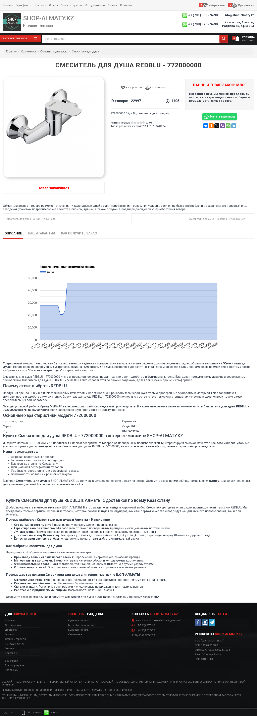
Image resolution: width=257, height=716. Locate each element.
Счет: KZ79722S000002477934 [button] (212, 649)
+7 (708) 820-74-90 (203, 24)
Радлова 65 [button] (174, 620)
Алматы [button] (153, 620)
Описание (13, 233)
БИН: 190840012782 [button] (206, 645)
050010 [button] (162, 620)
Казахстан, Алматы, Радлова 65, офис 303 (238, 24)
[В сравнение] (157, 88)
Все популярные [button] (14, 665)
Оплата (53, 5)
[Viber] (222, 125)
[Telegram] (233, 125)
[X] (216, 125)
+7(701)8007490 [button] (145, 625)
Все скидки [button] (11, 660)
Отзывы (112, 5)
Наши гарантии (41, 233)
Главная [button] (10, 620)
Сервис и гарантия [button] (16, 639)
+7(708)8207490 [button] (145, 630)
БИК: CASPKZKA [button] (204, 659)
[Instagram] (205, 622)
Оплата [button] (9, 634)
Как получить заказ (79, 233)
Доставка (40, 5)
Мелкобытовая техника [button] (82, 625)
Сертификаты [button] (13, 625)
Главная (8, 5)
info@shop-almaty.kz (239, 15)
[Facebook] (198, 622)
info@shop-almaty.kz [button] (144, 635)
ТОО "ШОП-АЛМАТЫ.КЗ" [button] (209, 640)
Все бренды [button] (11, 670)
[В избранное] (132, 88)
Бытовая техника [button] (78, 629)
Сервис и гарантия (71, 5)
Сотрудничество (95, 5)
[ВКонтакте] (205, 125)
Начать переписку (222, 116)
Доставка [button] (11, 629)
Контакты (126, 5)
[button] (31, 712)
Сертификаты (24, 5)
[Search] (223, 39)
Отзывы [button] (9, 648)
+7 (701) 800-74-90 (203, 15)
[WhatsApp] (228, 125)
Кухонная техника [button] (78, 620)
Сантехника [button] (75, 634)
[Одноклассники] (211, 125)
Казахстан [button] (142, 620)
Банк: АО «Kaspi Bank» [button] (208, 654)
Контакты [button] (11, 653)
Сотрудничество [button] (14, 643)
